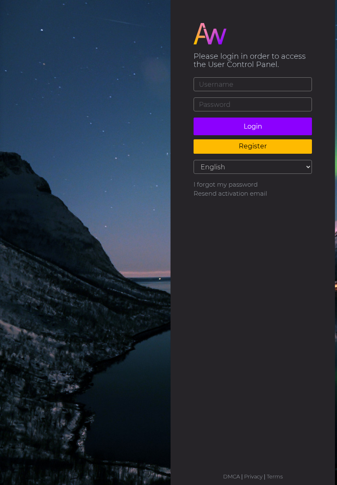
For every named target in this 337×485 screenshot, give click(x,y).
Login (253, 126)
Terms (275, 476)
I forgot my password (226, 184)
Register (253, 146)
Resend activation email (230, 193)
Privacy (253, 476)
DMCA (231, 476)
